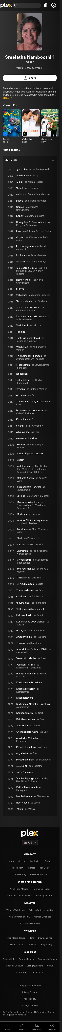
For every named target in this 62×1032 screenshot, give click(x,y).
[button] (53, 5)
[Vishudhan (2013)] (31, 126)
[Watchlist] (45, 5)
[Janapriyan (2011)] (50, 126)
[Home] (6, 5)
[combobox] (30, 5)
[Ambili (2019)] (12, 126)
